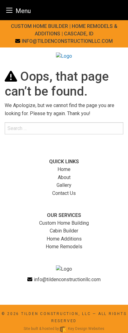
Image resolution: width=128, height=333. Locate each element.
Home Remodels (64, 247)
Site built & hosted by (64, 328)
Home (64, 169)
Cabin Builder (64, 231)
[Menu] (9, 10)
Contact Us (64, 193)
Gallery (64, 185)
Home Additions (64, 239)
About (64, 177)
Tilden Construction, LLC (56, 314)
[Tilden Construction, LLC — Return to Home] (64, 56)
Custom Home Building (64, 223)
